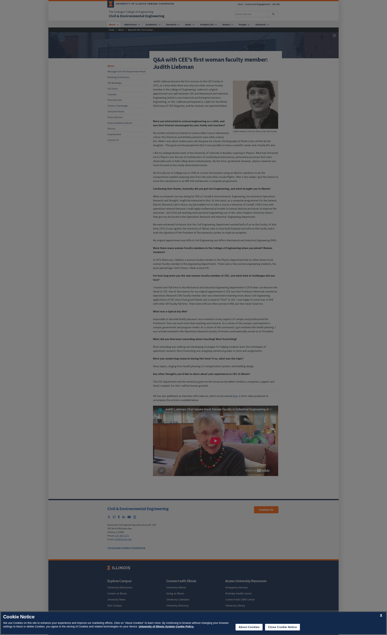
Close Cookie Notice (282, 627)
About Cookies (249, 627)
